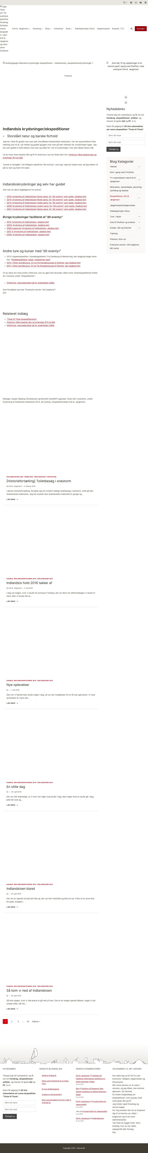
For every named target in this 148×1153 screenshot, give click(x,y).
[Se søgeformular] (132, 29)
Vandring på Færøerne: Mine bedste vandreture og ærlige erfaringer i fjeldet (90, 1079)
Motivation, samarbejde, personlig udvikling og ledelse (126, 189)
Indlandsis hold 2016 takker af (29, 583)
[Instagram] (136, 3)
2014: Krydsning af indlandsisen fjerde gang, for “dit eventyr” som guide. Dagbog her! (46, 200)
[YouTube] (141, 3)
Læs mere (11, 499)
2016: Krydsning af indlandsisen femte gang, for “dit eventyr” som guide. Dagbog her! (46, 196)
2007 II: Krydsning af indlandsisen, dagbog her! (29, 231)
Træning (114, 233)
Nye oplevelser (17, 685)
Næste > (36, 1021)
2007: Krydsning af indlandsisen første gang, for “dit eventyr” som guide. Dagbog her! (46, 209)
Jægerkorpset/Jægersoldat (122, 205)
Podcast (68, 76)
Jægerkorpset (103, 28)
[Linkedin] (145, 3)
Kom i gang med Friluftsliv (122, 172)
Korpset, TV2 (118, 28)
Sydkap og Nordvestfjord (52, 1094)
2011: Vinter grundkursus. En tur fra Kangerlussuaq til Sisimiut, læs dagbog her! (43, 266)
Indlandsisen (40, 477)
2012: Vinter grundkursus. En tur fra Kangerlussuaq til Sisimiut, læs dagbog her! (44, 263)
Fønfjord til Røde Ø (49, 1075)
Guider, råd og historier (120, 228)
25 (28, 1021)
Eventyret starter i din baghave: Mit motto (124, 246)
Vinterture (51, 477)
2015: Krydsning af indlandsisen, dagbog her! (28, 222)
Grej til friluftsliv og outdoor (122, 222)
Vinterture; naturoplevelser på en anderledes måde (30, 283)
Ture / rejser (115, 216)
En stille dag (15, 787)
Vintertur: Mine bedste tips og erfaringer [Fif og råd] (31, 322)
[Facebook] (131, 3)
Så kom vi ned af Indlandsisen (29, 990)
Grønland (29, 477)
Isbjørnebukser (98, 1118)
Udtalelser (58, 28)
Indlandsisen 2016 (45, 579)
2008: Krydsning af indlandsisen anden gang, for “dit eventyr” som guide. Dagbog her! (47, 206)
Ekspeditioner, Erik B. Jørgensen (119, 198)
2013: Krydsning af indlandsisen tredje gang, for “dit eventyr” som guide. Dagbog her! (46, 203)
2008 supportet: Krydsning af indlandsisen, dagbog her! (33, 228)
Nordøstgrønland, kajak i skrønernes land (31, 259)
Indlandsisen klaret (20, 889)
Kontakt (141, 28)
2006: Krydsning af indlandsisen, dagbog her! (28, 234)
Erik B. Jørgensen (82, 1076)
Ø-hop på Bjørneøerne (50, 1089)
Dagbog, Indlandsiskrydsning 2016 (21, 579)
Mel (77, 1088)
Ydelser (113, 166)
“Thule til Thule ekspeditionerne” (22, 319)
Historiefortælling (14, 477)
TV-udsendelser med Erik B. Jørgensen (123, 180)
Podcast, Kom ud (118, 239)
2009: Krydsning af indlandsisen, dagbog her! (28, 225)
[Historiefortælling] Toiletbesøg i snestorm (38, 481)
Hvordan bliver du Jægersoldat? (94, 1111)
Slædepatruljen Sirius (85, 28)
